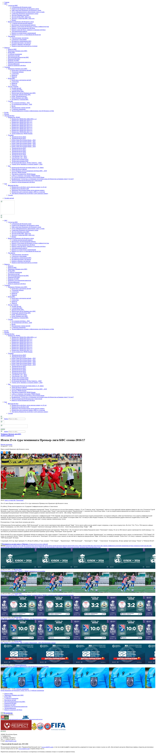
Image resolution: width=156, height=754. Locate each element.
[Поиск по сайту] (1, 416)
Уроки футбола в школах (19, 169)
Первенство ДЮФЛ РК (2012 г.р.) (22, 124)
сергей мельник (57, 545)
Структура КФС (13, 5)
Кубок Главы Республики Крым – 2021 (24, 141)
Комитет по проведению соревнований (24, 33)
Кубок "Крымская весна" (19, 96)
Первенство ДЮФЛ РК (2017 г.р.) (22, 132)
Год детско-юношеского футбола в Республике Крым (28, 177)
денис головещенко (25, 547)
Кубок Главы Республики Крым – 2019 (24, 145)
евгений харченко (79, 547)
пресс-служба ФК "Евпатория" (14, 500)
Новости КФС (12, 49)
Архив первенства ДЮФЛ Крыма (22, 133)
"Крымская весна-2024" (19, 136)
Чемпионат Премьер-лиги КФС (17, 51)
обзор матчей (89, 547)
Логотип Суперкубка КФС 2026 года (23, 18)
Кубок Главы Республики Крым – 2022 (24, 140)
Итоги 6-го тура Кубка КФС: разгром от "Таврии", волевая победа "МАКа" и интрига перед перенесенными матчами (37, 595)
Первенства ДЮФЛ (14, 117)
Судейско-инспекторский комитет (22, 23)
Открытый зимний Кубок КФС (21, 94)
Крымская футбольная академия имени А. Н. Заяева (28, 167)
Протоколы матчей (14, 55)
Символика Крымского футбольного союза (25, 13)
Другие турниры (13, 86)
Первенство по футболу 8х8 (20, 188)
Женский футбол (13, 185)
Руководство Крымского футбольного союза (25, 8)
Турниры (7, 67)
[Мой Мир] (7, 452)
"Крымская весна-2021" (19, 149)
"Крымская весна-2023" (19, 138)
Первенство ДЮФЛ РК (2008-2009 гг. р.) (24, 119)
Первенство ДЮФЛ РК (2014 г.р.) (22, 127)
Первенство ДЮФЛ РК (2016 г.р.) (22, 130)
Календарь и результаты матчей (21, 70)
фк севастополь (96, 545)
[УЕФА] (47, 729)
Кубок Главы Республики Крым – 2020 (24, 143)
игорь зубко (78, 545)
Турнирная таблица (18, 72)
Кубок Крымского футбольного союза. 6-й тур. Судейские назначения (22, 690)
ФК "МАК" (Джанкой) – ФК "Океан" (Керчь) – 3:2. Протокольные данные (24, 619)
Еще (9, 166)
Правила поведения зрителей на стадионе (24, 46)
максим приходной (68, 545)
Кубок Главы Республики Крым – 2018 (24, 146)
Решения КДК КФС (14, 59)
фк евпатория (49, 547)
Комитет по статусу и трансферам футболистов (26, 34)
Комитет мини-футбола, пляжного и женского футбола (29, 30)
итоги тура (97, 547)
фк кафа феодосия (13, 547)
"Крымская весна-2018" (19, 154)
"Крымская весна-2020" (19, 151)
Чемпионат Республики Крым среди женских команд (28, 190)
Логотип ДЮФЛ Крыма (19, 172)
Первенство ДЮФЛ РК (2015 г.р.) (22, 128)
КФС (5, 4)
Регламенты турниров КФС (20, 99)
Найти (6, 419)
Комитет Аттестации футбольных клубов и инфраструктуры (30, 26)
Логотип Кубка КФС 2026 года (21, 17)
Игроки (6, 114)
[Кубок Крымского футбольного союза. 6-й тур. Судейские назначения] (19, 687)
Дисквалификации (14, 64)
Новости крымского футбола (17, 65)
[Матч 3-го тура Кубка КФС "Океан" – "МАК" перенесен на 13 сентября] (19, 568)
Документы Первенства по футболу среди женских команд (30, 193)
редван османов (134, 545)
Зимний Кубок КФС (18, 91)
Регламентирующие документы (21, 42)
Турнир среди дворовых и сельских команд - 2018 (27, 164)
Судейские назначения (15, 54)
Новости (7, 47)
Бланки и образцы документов (21, 44)
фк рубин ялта (57, 547)
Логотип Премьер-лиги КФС (20, 15)
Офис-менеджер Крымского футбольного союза (26, 10)
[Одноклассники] (4, 452)
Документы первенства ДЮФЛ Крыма (23, 174)
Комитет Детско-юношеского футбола (23, 28)
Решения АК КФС (13, 60)
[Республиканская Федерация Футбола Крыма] (34, 729)
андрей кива (143, 545)
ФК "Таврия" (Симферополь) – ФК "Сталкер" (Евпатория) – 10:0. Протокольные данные (28, 643)
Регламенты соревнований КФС (21, 41)
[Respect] (16, 729)
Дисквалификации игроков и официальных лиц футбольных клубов (33, 111)
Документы (11, 36)
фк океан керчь (47, 545)
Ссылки (10, 101)
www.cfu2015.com (47, 747)
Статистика (15, 73)
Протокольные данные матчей (21, 107)
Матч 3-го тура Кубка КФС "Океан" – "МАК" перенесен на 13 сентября (23, 571)
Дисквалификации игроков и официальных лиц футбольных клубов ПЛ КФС (25, 666)
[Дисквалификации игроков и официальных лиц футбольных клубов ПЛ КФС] (19, 663)
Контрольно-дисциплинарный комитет (24, 25)
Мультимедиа (8, 713)
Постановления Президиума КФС (18, 57)
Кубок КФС (11, 52)
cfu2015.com (4, 435)
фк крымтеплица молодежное (33, 545)
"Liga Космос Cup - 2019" (19, 158)
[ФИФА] (58, 729)
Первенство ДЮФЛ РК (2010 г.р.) (22, 120)
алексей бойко (86, 545)
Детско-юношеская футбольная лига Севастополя (27, 180)
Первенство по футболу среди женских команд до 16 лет (29, 187)
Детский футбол (9, 115)
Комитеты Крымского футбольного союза (21, 21)
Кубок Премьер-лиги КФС (20, 98)
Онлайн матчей (16, 88)
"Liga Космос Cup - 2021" (19, 156)
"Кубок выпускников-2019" (20, 159)
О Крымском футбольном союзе (21, 7)
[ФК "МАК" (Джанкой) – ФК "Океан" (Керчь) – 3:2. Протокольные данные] (19, 615)
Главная (6, 2)
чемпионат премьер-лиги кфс (15, 545)
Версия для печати (6, 444)
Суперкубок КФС (17, 89)
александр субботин (38, 547)
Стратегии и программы (19, 39)
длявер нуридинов (68, 547)
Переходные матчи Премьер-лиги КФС (24, 93)
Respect (14, 20)
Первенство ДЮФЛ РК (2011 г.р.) (22, 122)
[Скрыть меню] (1, 429)
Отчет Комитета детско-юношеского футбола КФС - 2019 (29, 171)
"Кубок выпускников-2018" (20, 161)
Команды (14, 75)
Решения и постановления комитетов (19, 62)
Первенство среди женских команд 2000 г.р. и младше (28, 192)
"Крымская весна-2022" (19, 148)
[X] (9, 452)
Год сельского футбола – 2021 (21, 102)
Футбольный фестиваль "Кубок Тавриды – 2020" (27, 162)
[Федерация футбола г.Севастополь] (40, 729)
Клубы (6, 112)
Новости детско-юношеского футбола (23, 182)
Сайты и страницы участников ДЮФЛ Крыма (26, 175)
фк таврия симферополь (108, 545)
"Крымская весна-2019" (19, 153)
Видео (13, 106)
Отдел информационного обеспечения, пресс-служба (28, 12)
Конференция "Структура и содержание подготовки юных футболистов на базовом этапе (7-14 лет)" (43, 179)
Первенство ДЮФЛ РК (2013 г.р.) (22, 125)
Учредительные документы (20, 38)
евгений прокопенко (122, 545)
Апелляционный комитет (19, 31)
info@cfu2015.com (10, 741)
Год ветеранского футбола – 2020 (22, 104)
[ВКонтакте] (2, 452)
